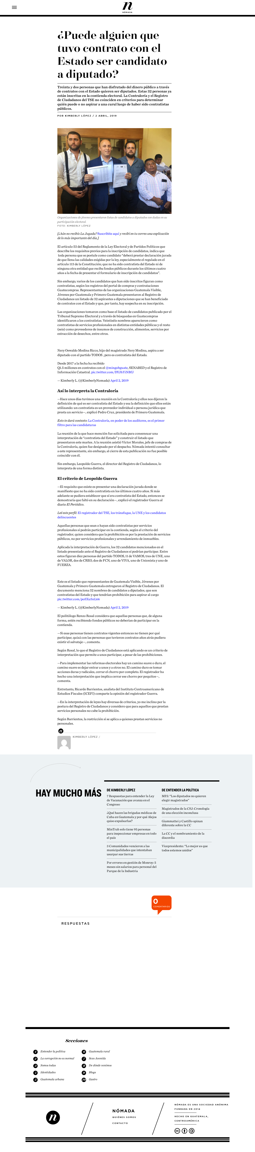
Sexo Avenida (97, 1058)
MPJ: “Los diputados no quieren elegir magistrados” (184, 798)
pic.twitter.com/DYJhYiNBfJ (112, 372)
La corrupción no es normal (57, 1058)
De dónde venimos (100, 1065)
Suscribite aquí (108, 234)
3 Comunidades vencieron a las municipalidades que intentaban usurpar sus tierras (129, 850)
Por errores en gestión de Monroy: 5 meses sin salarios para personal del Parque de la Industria (132, 867)
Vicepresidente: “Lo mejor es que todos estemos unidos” (185, 848)
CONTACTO (120, 1123)
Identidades (48, 1072)
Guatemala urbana (52, 1079)
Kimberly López (78, 115)
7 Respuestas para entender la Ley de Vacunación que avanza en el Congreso (130, 800)
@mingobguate (117, 368)
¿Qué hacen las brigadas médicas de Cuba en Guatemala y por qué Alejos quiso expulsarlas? (132, 817)
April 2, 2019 (119, 380)
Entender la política (52, 1051)
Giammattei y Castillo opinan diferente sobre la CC (182, 823)
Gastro (93, 1079)
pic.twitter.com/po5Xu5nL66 (78, 599)
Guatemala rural (99, 1051)
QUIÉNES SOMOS (124, 1117)
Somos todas (48, 1065)
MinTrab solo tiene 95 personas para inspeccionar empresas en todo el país (131, 833)
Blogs (92, 1072)
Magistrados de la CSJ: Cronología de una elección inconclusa (185, 811)
